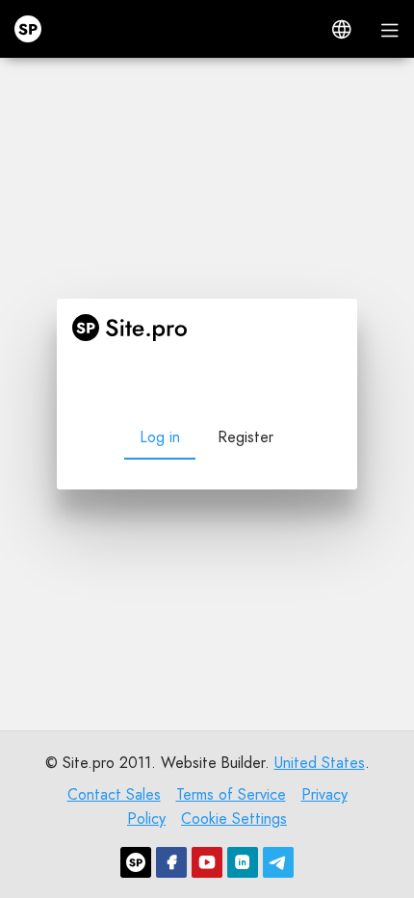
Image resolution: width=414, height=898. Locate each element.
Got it (207, 813)
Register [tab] (245, 294)
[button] (342, 29)
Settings (207, 852)
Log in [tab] (160, 294)
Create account (174, 583)
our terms (264, 768)
